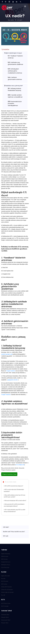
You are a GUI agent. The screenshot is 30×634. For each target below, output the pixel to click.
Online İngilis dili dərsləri (7, 592)
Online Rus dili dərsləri (7, 589)
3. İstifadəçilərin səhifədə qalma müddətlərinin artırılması (15, 71)
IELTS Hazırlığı (4, 606)
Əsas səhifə (11, 20)
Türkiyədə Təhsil (5, 614)
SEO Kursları (4, 559)
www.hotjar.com (20, 464)
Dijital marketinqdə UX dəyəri (13, 53)
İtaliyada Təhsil (5, 617)
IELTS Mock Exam (5, 603)
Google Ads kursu (5, 562)
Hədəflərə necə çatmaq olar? (13, 85)
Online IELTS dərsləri (6, 586)
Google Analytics (10, 370)
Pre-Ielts (3, 578)
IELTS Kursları (4, 581)
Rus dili (3, 595)
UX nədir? (19, 20)
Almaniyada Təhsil (5, 620)
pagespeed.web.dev (13, 379)
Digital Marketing (5, 553)
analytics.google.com (6, 354)
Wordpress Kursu (5, 564)
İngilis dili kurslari (5, 575)
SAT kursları (4, 584)
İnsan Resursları (5, 567)
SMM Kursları (4, 556)
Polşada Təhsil (4, 622)
